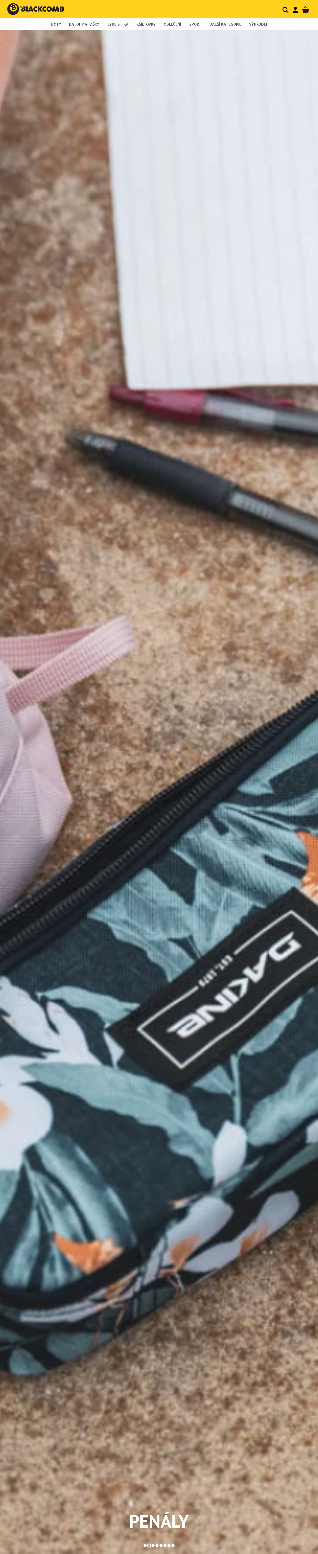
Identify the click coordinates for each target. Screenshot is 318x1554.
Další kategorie (225, 24)
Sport (195, 24)
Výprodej (258, 24)
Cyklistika (117, 24)
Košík (305, 9)
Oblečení (172, 24)
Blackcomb (40, 9)
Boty (56, 24)
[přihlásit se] (295, 10)
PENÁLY (159, 1521)
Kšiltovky (146, 24)
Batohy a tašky (84, 24)
